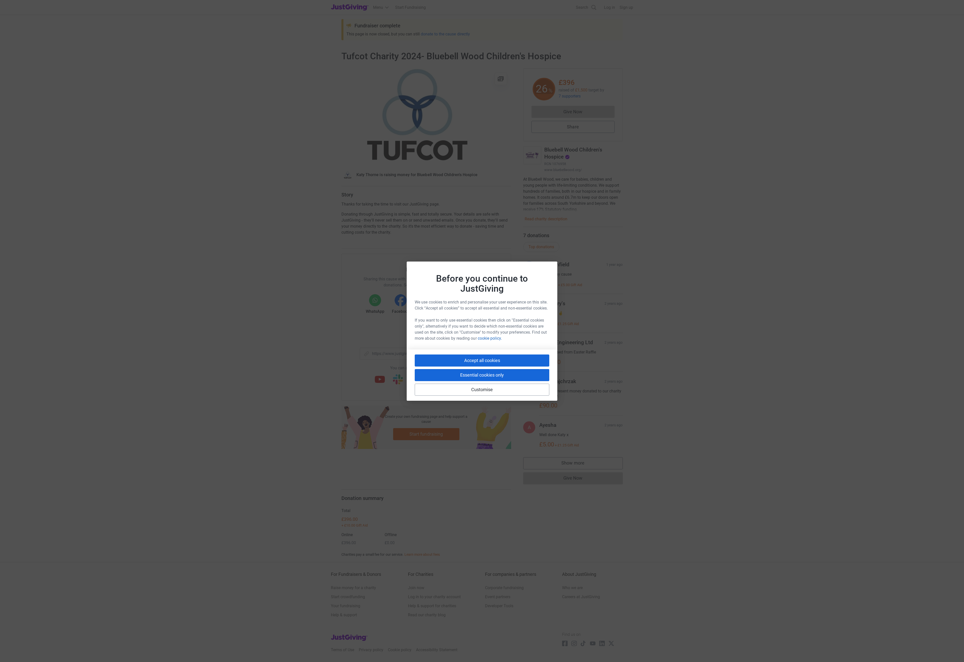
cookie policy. (490, 338)
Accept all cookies (482, 360)
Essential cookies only (482, 375)
